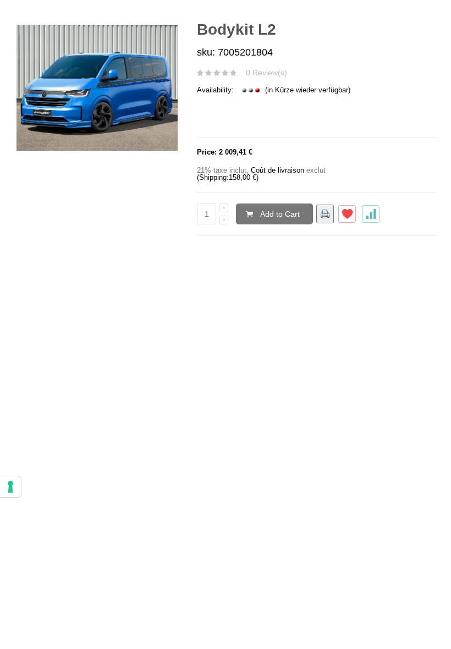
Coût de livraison (277, 170)
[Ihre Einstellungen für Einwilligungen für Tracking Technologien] (10, 486)
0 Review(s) (266, 72)
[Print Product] (325, 214)
